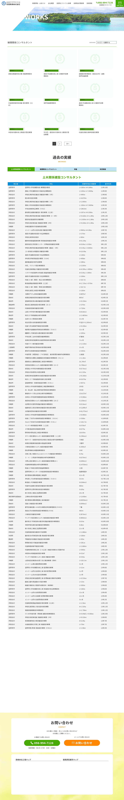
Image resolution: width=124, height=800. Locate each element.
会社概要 (51, 3)
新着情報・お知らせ (38, 3)
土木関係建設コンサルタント (21, 169)
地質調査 (103, 169)
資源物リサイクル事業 (64, 3)
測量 (75, 169)
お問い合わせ (120, 5)
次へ (67, 144)
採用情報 (89, 3)
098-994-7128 (43, 743)
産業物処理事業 (79, 3)
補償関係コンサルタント (48, 169)
